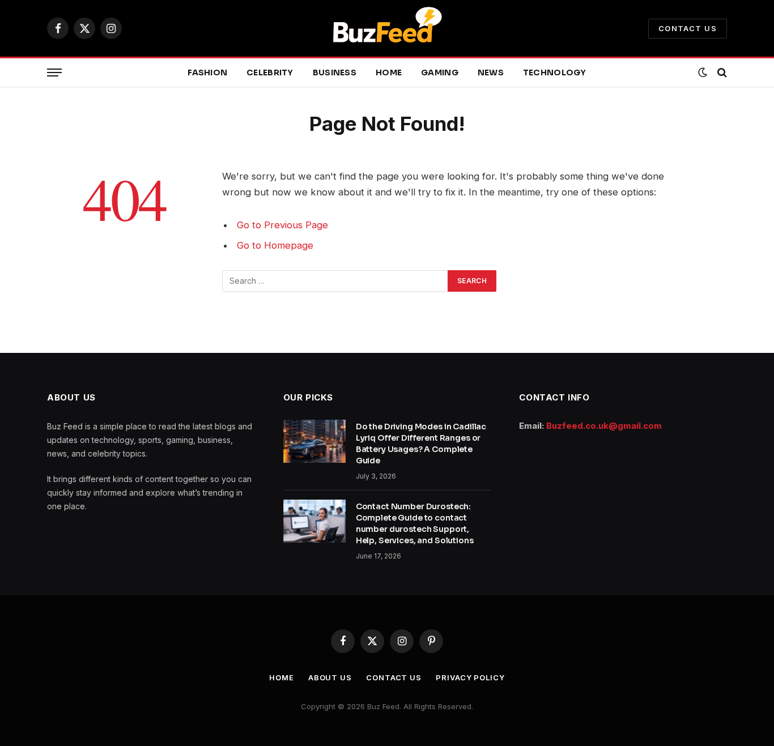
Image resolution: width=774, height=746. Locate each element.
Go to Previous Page (282, 225)
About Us (330, 677)
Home (389, 72)
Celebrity (270, 72)
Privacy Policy (470, 677)
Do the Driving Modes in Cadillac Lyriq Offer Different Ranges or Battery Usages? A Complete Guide (421, 443)
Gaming (439, 72)
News (491, 72)
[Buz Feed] (387, 28)
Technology (554, 72)
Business (334, 72)
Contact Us (687, 28)
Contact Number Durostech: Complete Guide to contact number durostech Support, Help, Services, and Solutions (415, 523)
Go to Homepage (275, 245)
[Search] (721, 73)
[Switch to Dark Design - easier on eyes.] (702, 72)
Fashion (207, 72)
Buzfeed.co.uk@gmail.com (604, 425)
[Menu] (54, 73)
